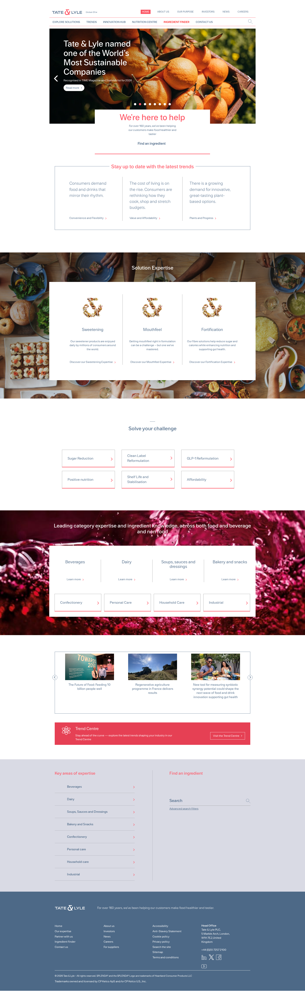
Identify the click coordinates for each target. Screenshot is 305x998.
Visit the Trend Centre (226, 735)
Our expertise (63, 931)
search (251, 22)
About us (163, 11)
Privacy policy (161, 941)
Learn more (74, 579)
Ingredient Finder (176, 22)
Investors (208, 11)
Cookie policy (160, 936)
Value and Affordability (143, 218)
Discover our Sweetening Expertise (91, 362)
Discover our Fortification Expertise (210, 362)
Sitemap (157, 952)
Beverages (74, 786)
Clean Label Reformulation (138, 458)
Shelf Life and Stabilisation (138, 479)
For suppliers (111, 947)
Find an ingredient (152, 143)
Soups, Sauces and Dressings (87, 811)
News (226, 11)
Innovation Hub (114, 22)
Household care (78, 862)
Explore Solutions (66, 22)
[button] (54, 677)
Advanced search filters (183, 808)
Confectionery (71, 602)
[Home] (67, 12)
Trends (91, 22)
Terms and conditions (165, 957)
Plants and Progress (201, 218)
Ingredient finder (65, 941)
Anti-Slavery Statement (166, 931)
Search (246, 801)
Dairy (70, 799)
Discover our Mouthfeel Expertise (150, 362)
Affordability (196, 479)
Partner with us (64, 936)
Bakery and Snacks (80, 824)
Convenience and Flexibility (86, 218)
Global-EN (90, 12)
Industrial (216, 602)
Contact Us (204, 22)
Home (145, 11)
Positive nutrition (80, 479)
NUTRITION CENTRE (144, 22)
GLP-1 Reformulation (203, 458)
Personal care (76, 849)
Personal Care (121, 602)
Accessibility (160, 926)
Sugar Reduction (80, 458)
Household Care (171, 602)
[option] (89, 677)
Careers (243, 11)
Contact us (61, 947)
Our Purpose (185, 11)
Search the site (161, 947)
